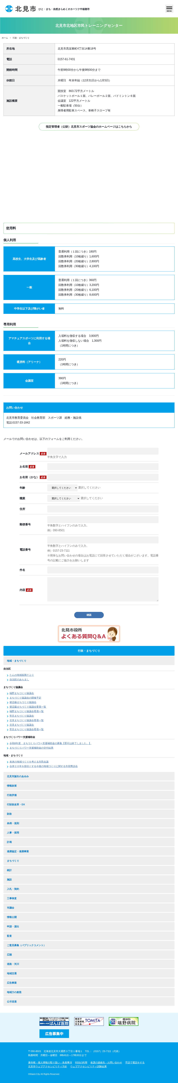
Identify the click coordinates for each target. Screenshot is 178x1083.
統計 (9, 870)
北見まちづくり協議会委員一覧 (27, 720)
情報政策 (12, 785)
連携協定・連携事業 (18, 851)
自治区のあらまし (19, 679)
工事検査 (12, 898)
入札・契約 (13, 888)
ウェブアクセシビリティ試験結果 (88, 1066)
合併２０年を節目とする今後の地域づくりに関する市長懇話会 (44, 766)
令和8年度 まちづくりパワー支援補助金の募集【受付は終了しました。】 (50, 743)
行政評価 (12, 795)
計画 (9, 842)
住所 (22, 508)
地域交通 (12, 973)
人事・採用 (13, 832)
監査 (9, 935)
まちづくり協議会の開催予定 (25, 697)
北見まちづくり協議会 (22, 724)
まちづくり (13, 860)
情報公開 (12, 917)
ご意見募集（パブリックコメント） (26, 945)
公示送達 (12, 1001)
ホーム (5, 38)
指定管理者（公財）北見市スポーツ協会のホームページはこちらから (89, 126)
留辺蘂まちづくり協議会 (23, 702)
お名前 (27, 466)
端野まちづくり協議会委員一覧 (27, 711)
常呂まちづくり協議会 (22, 715)
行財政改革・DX (16, 804)
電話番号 (25, 549)
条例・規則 (13, 823)
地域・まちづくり (16, 660)
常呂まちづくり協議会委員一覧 (27, 729)
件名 (22, 569)
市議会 (10, 907)
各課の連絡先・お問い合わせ (106, 1062)
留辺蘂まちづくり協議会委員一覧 (28, 706)
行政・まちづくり (21, 38)
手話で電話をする (135, 1062)
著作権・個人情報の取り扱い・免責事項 (50, 1062)
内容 (25, 589)
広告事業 (12, 982)
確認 (89, 614)
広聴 (9, 954)
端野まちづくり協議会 (22, 693)
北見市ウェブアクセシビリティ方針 (47, 1066)
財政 (9, 813)
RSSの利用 (81, 1062)
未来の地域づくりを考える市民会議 (29, 761)
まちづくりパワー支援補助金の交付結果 (31, 747)
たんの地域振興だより (22, 675)
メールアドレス (32, 453)
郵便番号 (25, 524)
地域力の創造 (14, 992)
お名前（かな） (32, 477)
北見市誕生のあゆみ (18, 776)
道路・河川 (13, 964)
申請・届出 (13, 926)
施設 (9, 879)
